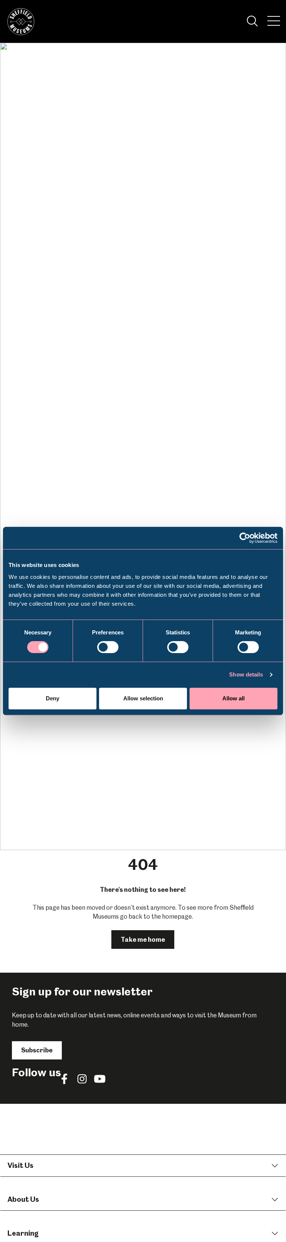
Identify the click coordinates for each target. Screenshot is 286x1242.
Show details (246, 674)
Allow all (233, 698)
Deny (52, 698)
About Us (23, 1199)
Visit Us (20, 1165)
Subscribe (37, 1050)
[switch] (107, 647)
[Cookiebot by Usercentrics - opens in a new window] (244, 538)
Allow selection (143, 698)
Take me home (143, 939)
